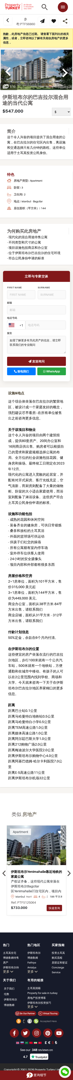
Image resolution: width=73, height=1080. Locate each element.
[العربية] (27, 1042)
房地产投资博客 (36, 997)
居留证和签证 (60, 962)
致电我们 (23, 371)
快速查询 (54, 908)
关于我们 (9, 988)
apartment (36, 180)
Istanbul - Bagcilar (32, 201)
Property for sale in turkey (42, 993)
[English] (18, 1042)
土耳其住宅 (9, 952)
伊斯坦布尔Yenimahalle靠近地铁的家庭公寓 (36, 874)
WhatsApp (53, 371)
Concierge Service (58, 970)
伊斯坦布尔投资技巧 (39, 1002)
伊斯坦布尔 (34, 952)
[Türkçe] (40, 1042)
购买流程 (57, 957)
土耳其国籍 (34, 988)
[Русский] (22, 1042)
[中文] (31, 1042)
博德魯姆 (9, 1005)
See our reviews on (36, 1050)
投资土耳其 (58, 952)
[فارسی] (36, 1042)
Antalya (31, 967)
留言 (9, 333)
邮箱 (9, 302)
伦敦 (6, 994)
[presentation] (4, 873)
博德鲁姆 (32, 957)
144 (43, 208)
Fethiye (31, 962)
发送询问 (38, 361)
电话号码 (12, 318)
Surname (44, 287)
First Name (14, 287)
